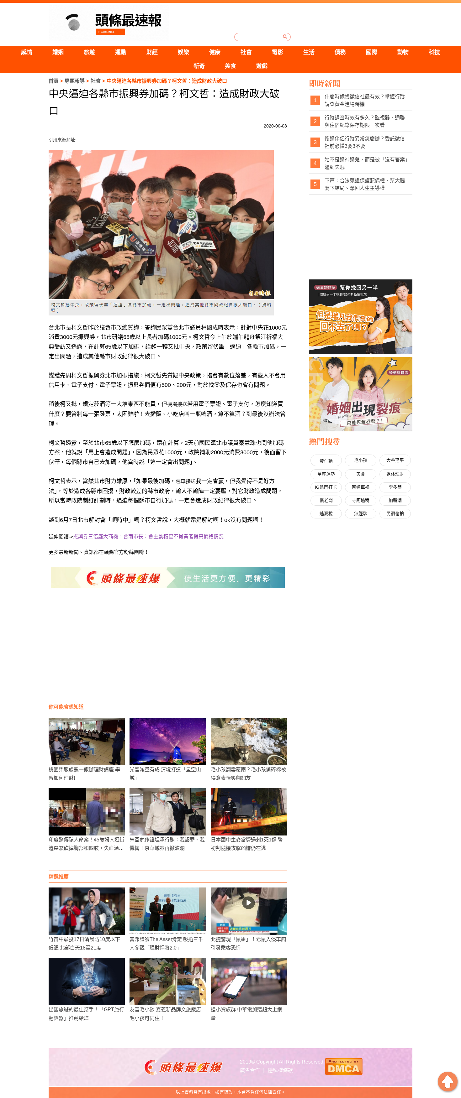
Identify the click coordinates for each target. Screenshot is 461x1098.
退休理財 (395, 473)
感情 (26, 52)
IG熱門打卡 (326, 487)
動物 (403, 52)
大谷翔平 (395, 460)
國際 (371, 52)
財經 (152, 52)
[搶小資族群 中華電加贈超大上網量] (249, 981)
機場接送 (177, 404)
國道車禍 (360, 487)
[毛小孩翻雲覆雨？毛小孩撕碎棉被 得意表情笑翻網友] (249, 741)
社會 (246, 52)
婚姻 (58, 52)
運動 (120, 52)
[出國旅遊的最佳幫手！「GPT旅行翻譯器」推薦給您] (87, 981)
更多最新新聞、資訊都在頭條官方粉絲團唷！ (99, 552)
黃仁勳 (326, 461)
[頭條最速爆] (109, 23)
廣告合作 (250, 1070)
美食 (230, 66)
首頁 (54, 81)
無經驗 (360, 513)
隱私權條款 (280, 1070)
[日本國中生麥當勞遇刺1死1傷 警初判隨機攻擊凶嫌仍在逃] (249, 811)
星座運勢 (326, 473)
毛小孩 (360, 460)
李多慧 (395, 487)
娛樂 (183, 52)
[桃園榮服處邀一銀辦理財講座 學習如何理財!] (87, 741)
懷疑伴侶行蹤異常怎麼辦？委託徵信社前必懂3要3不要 (365, 142)
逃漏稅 (326, 513)
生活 (309, 52)
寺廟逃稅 (360, 500)
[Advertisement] (168, 651)
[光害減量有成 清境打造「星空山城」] (168, 741)
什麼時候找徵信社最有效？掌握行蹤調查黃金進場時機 (365, 100)
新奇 (199, 66)
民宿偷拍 (395, 513)
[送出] (285, 36)
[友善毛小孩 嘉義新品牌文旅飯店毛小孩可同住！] (168, 981)
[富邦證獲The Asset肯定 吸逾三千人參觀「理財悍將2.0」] (168, 911)
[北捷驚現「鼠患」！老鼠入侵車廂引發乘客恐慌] (249, 911)
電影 (277, 52)
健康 (214, 52)
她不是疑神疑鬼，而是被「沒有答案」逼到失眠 (366, 163)
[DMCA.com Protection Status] (344, 1065)
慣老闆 (326, 500)
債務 (340, 52)
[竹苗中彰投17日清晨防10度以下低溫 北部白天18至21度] (87, 911)
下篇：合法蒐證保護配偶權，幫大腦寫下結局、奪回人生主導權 (365, 184)
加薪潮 (395, 500)
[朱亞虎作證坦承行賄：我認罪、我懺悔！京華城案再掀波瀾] (168, 811)
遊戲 (262, 66)
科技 (434, 52)
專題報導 (75, 81)
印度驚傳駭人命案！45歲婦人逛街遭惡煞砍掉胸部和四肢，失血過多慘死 (87, 848)
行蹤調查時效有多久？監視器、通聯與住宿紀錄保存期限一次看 (365, 121)
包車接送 (186, 481)
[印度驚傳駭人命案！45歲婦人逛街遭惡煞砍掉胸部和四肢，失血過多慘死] (87, 811)
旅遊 (89, 52)
